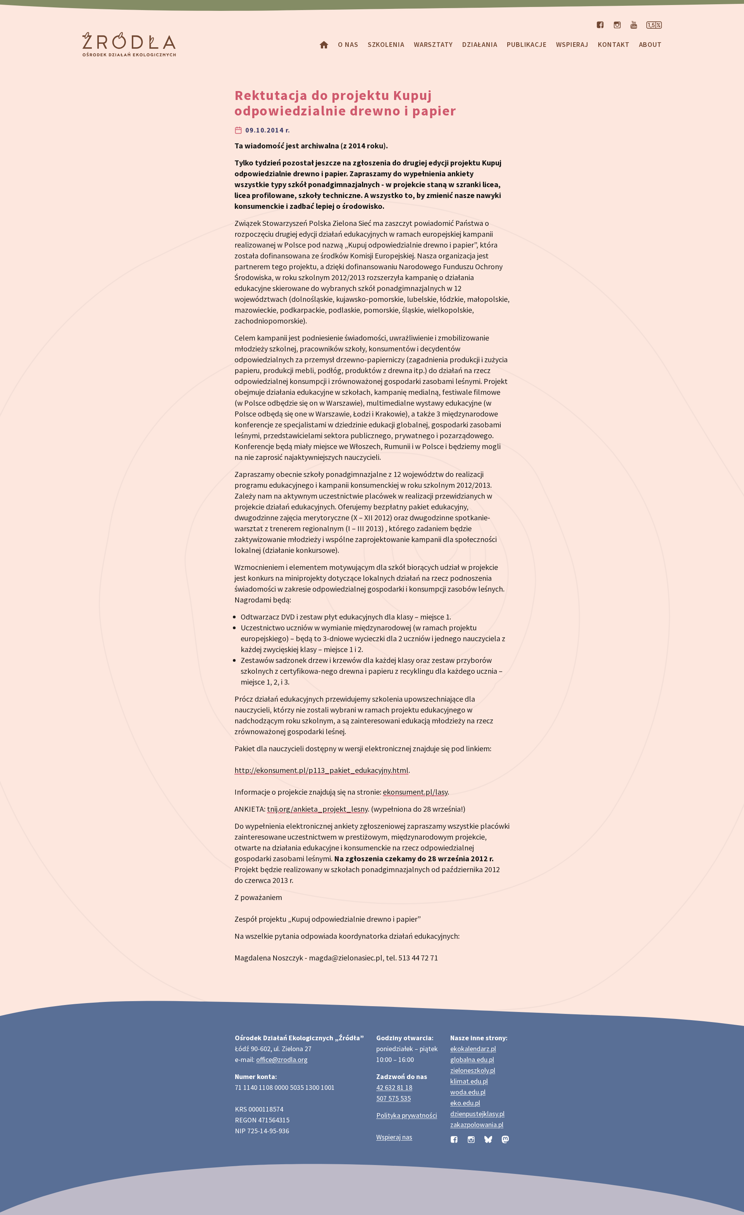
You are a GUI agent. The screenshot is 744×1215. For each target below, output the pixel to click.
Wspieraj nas (394, 1136)
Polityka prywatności (406, 1115)
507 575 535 (393, 1098)
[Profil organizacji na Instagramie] (617, 24)
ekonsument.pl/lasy (415, 792)
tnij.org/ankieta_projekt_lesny (317, 809)
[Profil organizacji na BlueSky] (488, 1138)
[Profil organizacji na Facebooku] (600, 24)
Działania (480, 44)
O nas (348, 44)
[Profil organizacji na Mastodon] (505, 1138)
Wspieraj (572, 44)
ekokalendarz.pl (473, 1048)
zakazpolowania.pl (476, 1124)
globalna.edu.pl (472, 1059)
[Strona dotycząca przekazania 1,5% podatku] (654, 24)
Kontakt (613, 44)
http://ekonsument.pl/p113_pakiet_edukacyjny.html (321, 770)
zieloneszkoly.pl (472, 1070)
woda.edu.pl (468, 1092)
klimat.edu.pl (469, 1081)
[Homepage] (324, 44)
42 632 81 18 (394, 1087)
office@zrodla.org (282, 1059)
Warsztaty (433, 44)
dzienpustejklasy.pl (477, 1113)
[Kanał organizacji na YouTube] (633, 24)
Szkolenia (386, 44)
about (650, 44)
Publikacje (527, 44)
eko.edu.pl (465, 1102)
